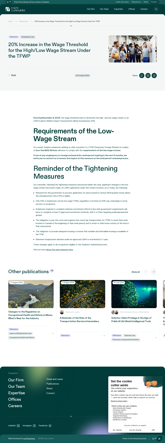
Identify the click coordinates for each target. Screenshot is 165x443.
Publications (136, 2)
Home (10, 21)
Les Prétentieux (29, 439)
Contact (154, 2)
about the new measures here (59, 249)
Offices (131, 9)
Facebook (43, 425)
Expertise (118, 9)
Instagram (27, 425)
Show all (136, 272)
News (146, 2)
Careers (144, 9)
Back (13, 75)
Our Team (104, 9)
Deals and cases (122, 2)
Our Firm (91, 9)
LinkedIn (12, 425)
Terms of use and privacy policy (134, 439)
